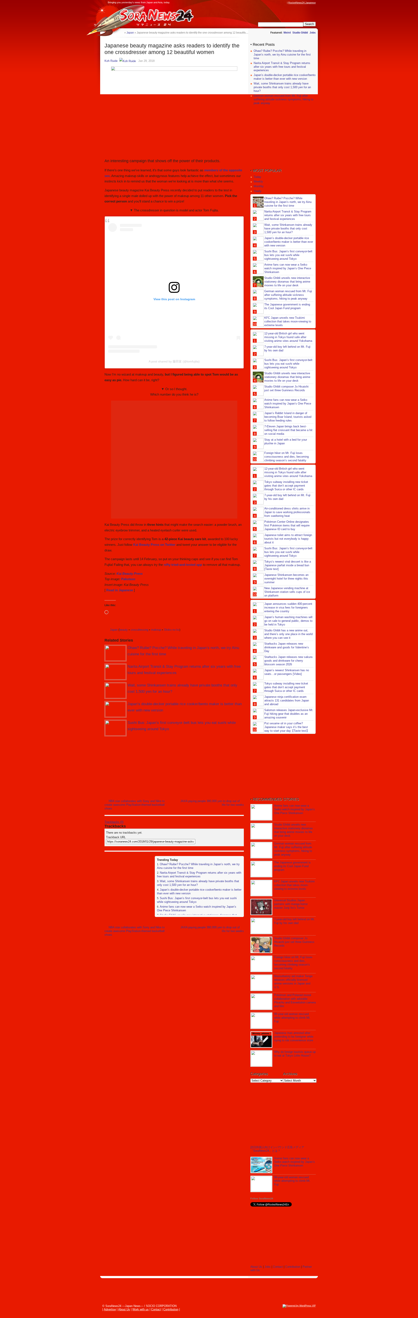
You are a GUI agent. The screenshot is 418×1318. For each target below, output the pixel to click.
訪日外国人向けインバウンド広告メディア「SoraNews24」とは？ (277, 1149)
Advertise (110, 1309)
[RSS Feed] (284, 2)
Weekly (258, 181)
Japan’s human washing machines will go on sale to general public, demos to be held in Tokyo (288, 620)
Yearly (257, 191)
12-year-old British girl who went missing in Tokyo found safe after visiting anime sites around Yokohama (288, 337)
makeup (156, 629)
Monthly (259, 186)
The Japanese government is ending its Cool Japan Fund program (287, 306)
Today (257, 177)
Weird (287, 32)
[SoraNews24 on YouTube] (280, 2)
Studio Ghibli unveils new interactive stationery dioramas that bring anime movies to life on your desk (287, 281)
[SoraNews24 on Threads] (272, 2)
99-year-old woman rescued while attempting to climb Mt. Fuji (292, 1017)
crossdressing (139, 629)
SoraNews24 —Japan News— (149, 16)
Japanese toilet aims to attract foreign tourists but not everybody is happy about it (288, 538)
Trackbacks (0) (113, 822)
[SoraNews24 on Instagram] (268, 2)
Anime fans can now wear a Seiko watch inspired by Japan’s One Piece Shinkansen (287, 268)
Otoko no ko (171, 629)
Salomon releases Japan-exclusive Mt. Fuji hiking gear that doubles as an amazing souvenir (288, 713)
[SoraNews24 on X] (276, 2)
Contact (278, 1266)
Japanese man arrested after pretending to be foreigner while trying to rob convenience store (293, 1036)
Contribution (292, 1266)
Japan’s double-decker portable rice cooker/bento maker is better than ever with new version (284, 76)
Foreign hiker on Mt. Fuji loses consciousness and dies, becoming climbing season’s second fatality (286, 456)
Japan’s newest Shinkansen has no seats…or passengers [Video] (286, 672)
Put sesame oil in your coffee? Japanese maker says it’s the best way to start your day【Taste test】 (286, 727)
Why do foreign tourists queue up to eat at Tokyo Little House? (295, 1053)
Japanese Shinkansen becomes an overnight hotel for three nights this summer (286, 578)
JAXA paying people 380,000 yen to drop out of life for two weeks (212, 802)
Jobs (313, 32)
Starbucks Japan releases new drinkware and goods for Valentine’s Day (286, 647)
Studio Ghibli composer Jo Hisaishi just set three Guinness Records (286, 388)
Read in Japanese (119, 590)
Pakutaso (128, 579)
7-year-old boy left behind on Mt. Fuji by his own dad (294, 921)
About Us (256, 1266)
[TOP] (121, 32)
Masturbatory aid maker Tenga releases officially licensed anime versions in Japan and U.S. (293, 981)
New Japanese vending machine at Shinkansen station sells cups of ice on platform (287, 592)
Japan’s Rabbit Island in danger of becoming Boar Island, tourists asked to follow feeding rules (287, 416)
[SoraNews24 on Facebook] (264, 2)
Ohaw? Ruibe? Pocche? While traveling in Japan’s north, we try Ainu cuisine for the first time (282, 54)
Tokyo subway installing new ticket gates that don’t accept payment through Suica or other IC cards (286, 485)
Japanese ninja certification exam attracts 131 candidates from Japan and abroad (286, 700)
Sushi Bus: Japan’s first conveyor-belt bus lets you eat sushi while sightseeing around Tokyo (288, 255)
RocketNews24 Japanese (302, 2)
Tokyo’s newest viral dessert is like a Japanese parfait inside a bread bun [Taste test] (287, 565)
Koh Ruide (111, 60)
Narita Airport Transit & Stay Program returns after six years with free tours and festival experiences (199, 874)
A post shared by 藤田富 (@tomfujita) (174, 361)
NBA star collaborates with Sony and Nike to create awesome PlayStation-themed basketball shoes (134, 804)
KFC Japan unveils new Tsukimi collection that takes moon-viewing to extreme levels (287, 321)
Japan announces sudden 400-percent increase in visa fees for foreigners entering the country (288, 607)
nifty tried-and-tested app (183, 564)
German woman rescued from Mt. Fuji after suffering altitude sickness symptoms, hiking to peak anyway (283, 99)
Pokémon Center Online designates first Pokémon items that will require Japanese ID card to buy (287, 525)
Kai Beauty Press (129, 573)
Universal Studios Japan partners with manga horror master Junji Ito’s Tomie (291, 904)
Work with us (140, 1309)
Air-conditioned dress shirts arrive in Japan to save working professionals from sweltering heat (287, 512)
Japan (114, 629)
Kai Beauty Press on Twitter (154, 544)
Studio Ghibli (300, 32)
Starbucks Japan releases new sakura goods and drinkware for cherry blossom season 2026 (288, 660)
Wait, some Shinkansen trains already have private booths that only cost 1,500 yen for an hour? (282, 87)
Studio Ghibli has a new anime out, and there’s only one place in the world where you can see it (288, 634)
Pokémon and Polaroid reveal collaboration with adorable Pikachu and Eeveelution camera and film (295, 1000)
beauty (123, 629)
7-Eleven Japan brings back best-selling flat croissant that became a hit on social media (288, 430)
